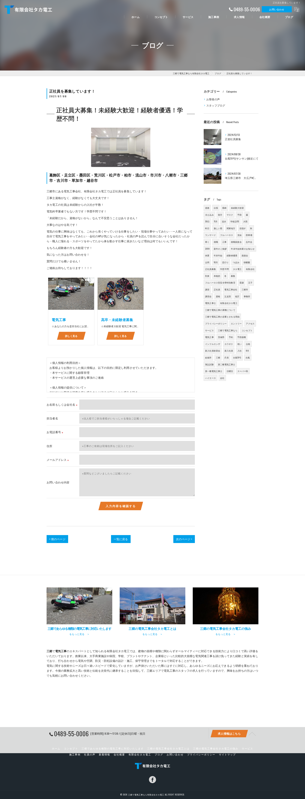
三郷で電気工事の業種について (220, 309)
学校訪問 (234, 221)
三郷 (218, 357)
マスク (230, 214)
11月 (216, 221)
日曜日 (230, 371)
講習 (207, 289)
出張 (216, 207)
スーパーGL (242, 371)
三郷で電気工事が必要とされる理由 (222, 316)
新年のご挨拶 (220, 248)
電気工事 (209, 337)
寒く (207, 241)
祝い (239, 343)
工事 (224, 241)
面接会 (245, 255)
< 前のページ (57, 539)
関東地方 (231, 228)
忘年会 (249, 241)
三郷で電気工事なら (227, 330)
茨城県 (221, 337)
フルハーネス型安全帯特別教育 (220, 282)
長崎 (224, 207)
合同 (207, 262)
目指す (243, 228)
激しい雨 (218, 228)
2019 (207, 248)
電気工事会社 (230, 289)
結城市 (208, 357)
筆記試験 (209, 364)
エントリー (236, 323)
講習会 (208, 296)
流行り (225, 262)
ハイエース (210, 377)
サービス (209, 330)
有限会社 (250, 268)
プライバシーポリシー (216, 323)
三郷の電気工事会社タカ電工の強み (215, 748)
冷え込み (209, 214)
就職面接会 (236, 241)
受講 (242, 282)
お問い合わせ (276, 9)
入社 (239, 350)
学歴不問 (224, 268)
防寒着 (249, 234)
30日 (207, 221)
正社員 (217, 289)
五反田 (227, 296)
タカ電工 (237, 268)
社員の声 (89, 754)
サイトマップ (227, 754)
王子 (250, 282)
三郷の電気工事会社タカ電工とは (168, 748)
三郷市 (245, 289)
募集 (233, 275)
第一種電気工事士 (213, 371)
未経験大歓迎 (237, 207)
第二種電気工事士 (226, 364)
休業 (207, 255)
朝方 (220, 214)
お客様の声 (213, 99)
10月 (216, 262)
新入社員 (229, 350)
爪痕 (226, 357)
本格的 (217, 275)
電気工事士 (210, 302)
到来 (207, 275)
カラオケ (229, 343)
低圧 (237, 296)
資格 (218, 296)
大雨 (245, 221)
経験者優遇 (232, 255)
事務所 (247, 296)
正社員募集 (210, 268)
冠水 (224, 221)
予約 (231, 337)
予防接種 (241, 337)
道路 (207, 207)
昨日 (207, 228)
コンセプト (247, 330)
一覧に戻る (121, 539)
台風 (248, 357)
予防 (239, 214)
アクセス (250, 323)
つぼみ (236, 262)
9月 (247, 350)
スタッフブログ (215, 105)
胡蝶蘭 (247, 262)
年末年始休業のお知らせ (243, 248)
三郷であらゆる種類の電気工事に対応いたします (113, 748)
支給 (239, 234)
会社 (222, 377)
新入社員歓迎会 (212, 350)
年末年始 (218, 255)
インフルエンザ (212, 343)
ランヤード (210, 234)
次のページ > (184, 539)
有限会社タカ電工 (228, 302)
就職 (216, 241)
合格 (248, 343)
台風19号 (237, 357)
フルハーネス (226, 234)
